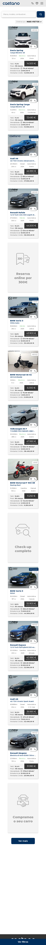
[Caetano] (11, 3)
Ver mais (23, 841)
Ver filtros (23, 942)
